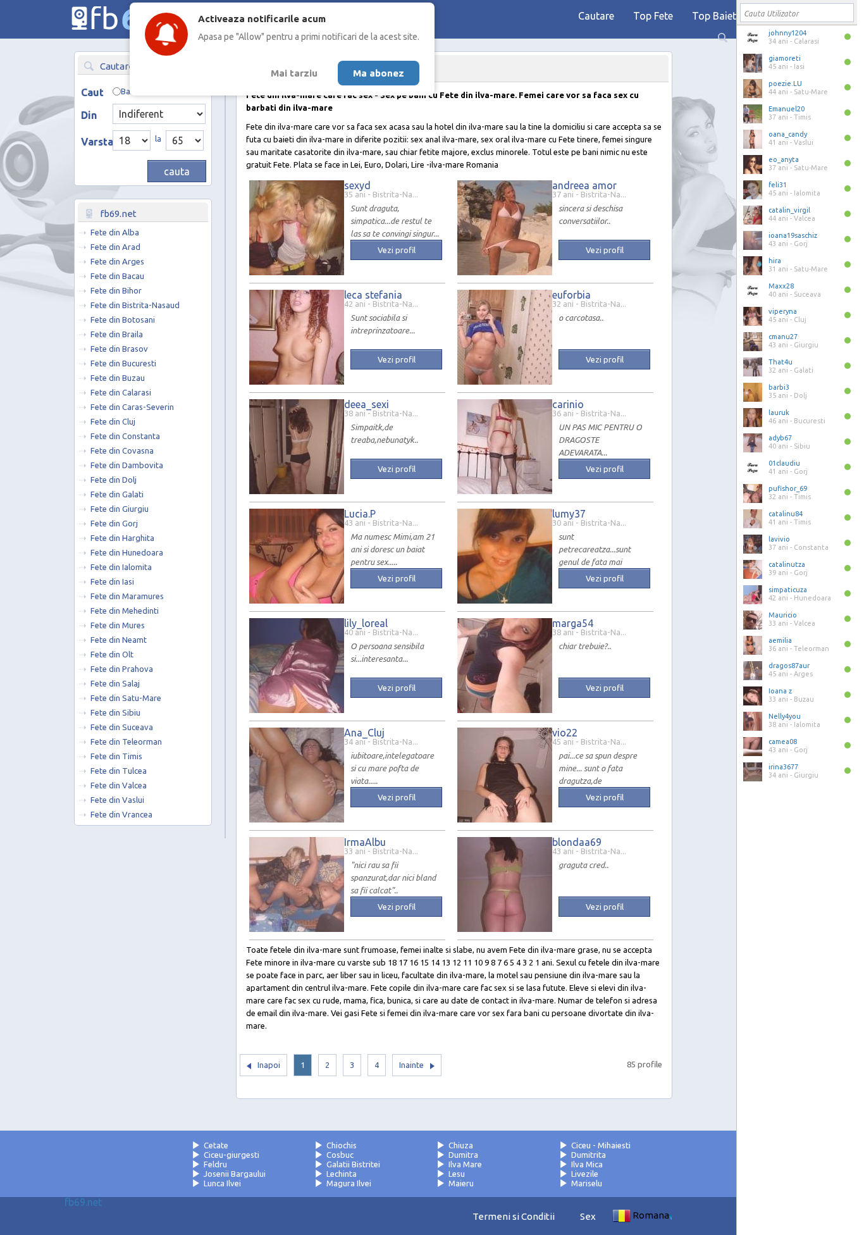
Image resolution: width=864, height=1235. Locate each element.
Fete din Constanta (125, 435)
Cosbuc (340, 1154)
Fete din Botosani (122, 319)
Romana (651, 1215)
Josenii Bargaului (235, 1173)
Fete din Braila (116, 334)
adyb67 (780, 438)
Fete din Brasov (119, 348)
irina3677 (783, 767)
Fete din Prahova (121, 668)
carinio (568, 404)
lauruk (778, 412)
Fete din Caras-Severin (132, 406)
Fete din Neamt (118, 639)
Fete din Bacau (117, 275)
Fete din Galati (117, 494)
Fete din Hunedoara (126, 552)
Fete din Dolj (113, 479)
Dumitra (463, 1154)
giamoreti (784, 58)
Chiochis (341, 1145)
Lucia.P (360, 513)
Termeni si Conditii (513, 1216)
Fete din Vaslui (117, 799)
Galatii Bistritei (353, 1164)
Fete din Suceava (121, 727)
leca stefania (373, 295)
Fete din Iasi (112, 581)
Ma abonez (378, 73)
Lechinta (341, 1173)
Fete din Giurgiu (119, 508)
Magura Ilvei (348, 1183)
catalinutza (786, 564)
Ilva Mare (465, 1164)
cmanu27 (783, 336)
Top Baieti (715, 16)
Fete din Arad (115, 246)
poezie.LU (785, 83)
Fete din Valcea (118, 785)
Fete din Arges (117, 261)
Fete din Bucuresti (123, 363)
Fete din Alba (114, 232)
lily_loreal (366, 623)
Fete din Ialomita (121, 566)
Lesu (456, 1173)
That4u (780, 362)
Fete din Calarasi (120, 392)
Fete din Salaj (115, 683)
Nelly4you (784, 716)
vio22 (564, 732)
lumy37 (569, 513)
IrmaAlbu (365, 842)
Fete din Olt (111, 654)
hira (774, 260)
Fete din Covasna (122, 450)
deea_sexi (366, 404)
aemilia (780, 640)
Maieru (461, 1183)
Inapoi (268, 1064)
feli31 (777, 185)
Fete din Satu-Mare (125, 697)
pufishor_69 (787, 488)
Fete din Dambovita (126, 465)
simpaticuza (787, 589)
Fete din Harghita (122, 537)
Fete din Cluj (112, 421)
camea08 (782, 741)
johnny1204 (787, 33)
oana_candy (787, 134)
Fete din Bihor (116, 290)
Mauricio (782, 615)
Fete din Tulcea (118, 770)
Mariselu (586, 1183)
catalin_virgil (789, 210)
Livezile (584, 1173)
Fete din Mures (117, 625)
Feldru (215, 1164)
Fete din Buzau (117, 377)
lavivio (779, 539)
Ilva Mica (587, 1164)
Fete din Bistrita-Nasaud (135, 305)
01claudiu (784, 463)
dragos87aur (789, 665)
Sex (588, 1216)
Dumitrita (588, 1154)
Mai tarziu (294, 73)
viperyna (782, 311)
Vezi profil (397, 249)
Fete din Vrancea (121, 814)
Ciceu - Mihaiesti (601, 1145)
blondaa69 (577, 842)
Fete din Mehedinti (124, 610)
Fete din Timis (116, 756)
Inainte (411, 1064)
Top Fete (653, 16)
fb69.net (83, 1202)
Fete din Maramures (127, 596)
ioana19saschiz (792, 235)
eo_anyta (783, 159)
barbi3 (778, 387)
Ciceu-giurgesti (231, 1154)
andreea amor (584, 185)
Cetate (216, 1145)
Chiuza (460, 1145)
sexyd (357, 185)
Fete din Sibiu (115, 712)
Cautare (596, 16)
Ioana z (780, 691)
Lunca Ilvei (222, 1183)
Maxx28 (781, 286)
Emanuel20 (786, 109)
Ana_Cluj (364, 732)
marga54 (572, 623)
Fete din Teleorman (126, 741)
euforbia (571, 295)
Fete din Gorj (114, 523)
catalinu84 (785, 514)
